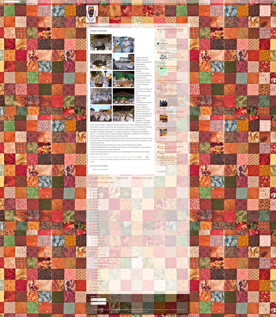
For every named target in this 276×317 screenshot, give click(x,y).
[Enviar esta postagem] (146, 157)
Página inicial (122, 178)
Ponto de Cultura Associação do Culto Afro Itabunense (171, 147)
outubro (97, 244)
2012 (94, 230)
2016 (94, 218)
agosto (96, 249)
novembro (97, 241)
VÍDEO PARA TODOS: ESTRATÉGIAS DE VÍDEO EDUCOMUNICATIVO (169, 158)
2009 (94, 287)
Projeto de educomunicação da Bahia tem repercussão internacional (171, 163)
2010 (94, 235)
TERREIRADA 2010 (100, 266)
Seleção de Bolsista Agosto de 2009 (174, 69)
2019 (94, 210)
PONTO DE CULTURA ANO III (169, 84)
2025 (94, 193)
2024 (94, 196)
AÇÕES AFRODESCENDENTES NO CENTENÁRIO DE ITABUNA (116, 257)
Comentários (97, 303)
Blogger (145, 311)
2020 (94, 207)
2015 (94, 221)
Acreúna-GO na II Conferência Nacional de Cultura (175, 117)
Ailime (130, 311)
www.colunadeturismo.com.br (169, 91)
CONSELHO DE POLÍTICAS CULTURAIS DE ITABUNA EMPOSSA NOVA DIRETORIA (176, 102)
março (96, 278)
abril (95, 275)
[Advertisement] (179, 206)
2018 (94, 213)
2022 (94, 201)
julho (96, 252)
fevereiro (97, 281)
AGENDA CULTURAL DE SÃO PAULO (176, 32)
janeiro (96, 284)
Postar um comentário (100, 169)
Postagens (96, 299)
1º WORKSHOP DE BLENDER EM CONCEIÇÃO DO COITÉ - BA (176, 56)
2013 (94, 227)
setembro (97, 246)
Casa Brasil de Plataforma (169, 66)
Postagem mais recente (101, 178)
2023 (94, 199)
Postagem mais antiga (142, 178)
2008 (94, 290)
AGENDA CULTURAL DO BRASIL (171, 29)
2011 (94, 233)
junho (96, 269)
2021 (94, 204)
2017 (94, 216)
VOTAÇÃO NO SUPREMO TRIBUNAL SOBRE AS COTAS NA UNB (172, 46)
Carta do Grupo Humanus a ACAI (105, 263)
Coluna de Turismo (167, 89)
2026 (94, 190)
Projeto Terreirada (100, 255)
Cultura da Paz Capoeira (168, 128)
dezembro (97, 238)
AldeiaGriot (164, 43)
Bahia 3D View (165, 52)
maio (96, 272)
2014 (94, 224)
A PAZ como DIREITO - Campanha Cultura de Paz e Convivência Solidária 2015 (175, 132)
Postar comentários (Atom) (105, 182)
